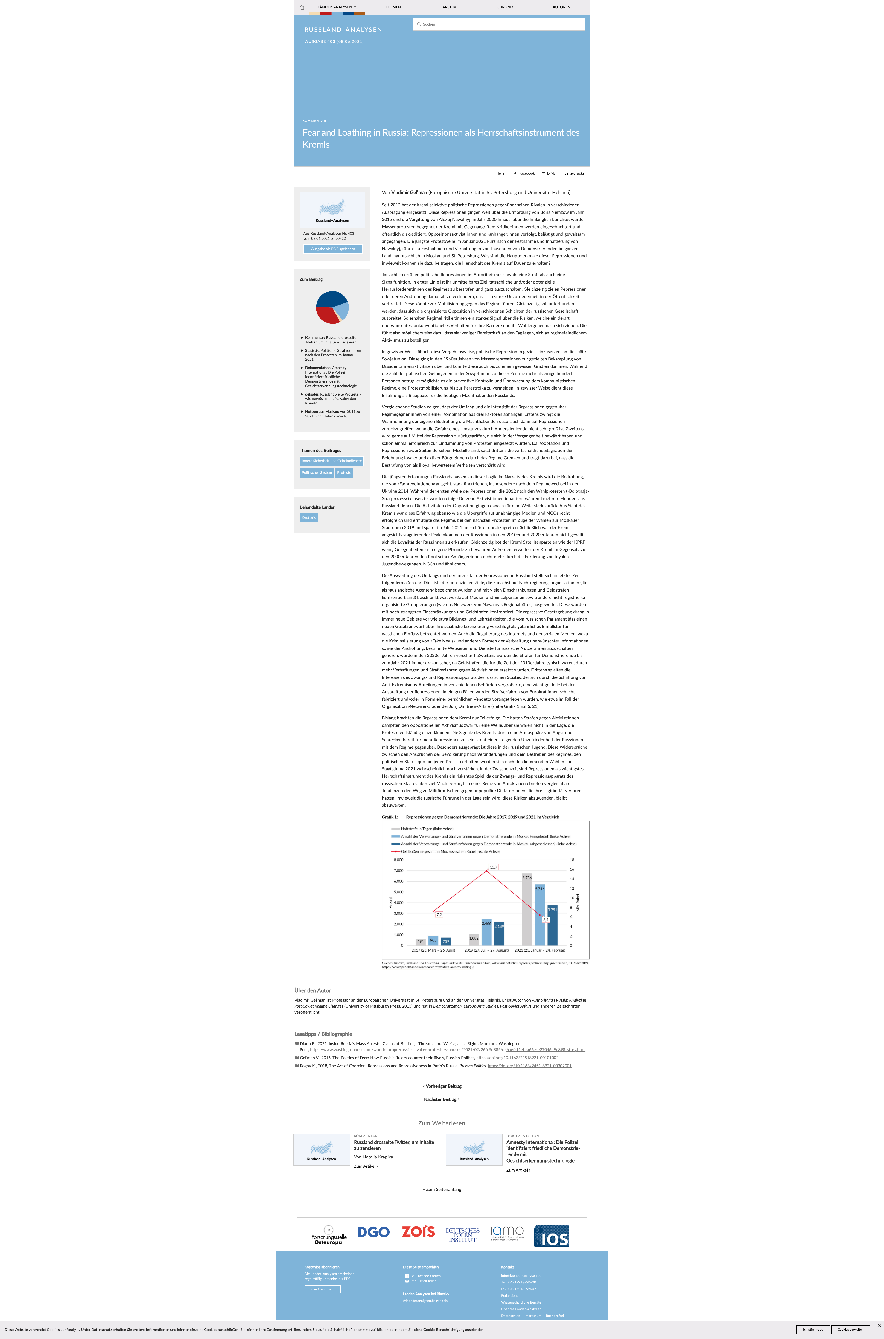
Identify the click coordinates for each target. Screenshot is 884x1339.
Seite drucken (575, 173)
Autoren (561, 7)
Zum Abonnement (322, 1289)
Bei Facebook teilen (425, 1276)
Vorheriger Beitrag (444, 1086)
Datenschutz (510, 1316)
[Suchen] (419, 24)
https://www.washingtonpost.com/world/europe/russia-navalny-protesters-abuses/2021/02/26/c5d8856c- (408, 1050)
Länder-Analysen (335, 7)
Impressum (533, 1316)
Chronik (505, 7)
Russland (309, 517)
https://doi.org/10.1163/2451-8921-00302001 (530, 1066)
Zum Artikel (364, 1166)
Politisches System (317, 473)
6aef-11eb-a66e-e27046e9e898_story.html (545, 1050)
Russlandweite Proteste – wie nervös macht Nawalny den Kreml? (333, 399)
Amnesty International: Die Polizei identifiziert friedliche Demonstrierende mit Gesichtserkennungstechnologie (331, 377)
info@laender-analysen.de (521, 1275)
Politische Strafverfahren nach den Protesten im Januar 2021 (333, 355)
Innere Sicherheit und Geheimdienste (332, 461)
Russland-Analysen (344, 30)
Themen (393, 7)
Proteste (344, 473)
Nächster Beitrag (440, 1099)
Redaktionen (510, 1296)
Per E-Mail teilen (423, 1281)
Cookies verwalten (851, 1329)
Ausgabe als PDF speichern (333, 249)
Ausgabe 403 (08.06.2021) (334, 42)
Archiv (449, 7)
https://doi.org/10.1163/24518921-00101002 (517, 1058)
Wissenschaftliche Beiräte (521, 1302)
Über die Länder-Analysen (521, 1309)
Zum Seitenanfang (443, 1189)
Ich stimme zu (813, 1329)
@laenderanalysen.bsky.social (426, 1301)
